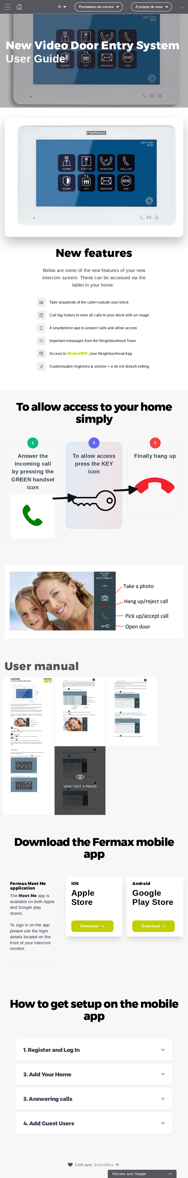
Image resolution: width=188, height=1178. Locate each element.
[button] (94, 249)
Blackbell (104, 1165)
